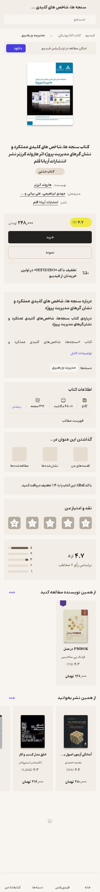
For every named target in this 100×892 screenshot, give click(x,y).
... (51, 35)
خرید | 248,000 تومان (50, 885)
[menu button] (7, 7)
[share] (38, 134)
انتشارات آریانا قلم (45, 202)
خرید (50, 237)
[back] (93, 7)
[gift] (50, 134)
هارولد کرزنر (43, 185)
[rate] (85, 523)
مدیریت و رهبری (33, 35)
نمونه (50, 252)
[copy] (12, 273)
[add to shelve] (80, 454)
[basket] (20, 7)
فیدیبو (90, 35)
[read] (19, 454)
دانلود (18, 48)
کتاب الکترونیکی (69, 35)
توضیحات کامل (81, 353)
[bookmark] (62, 134)
